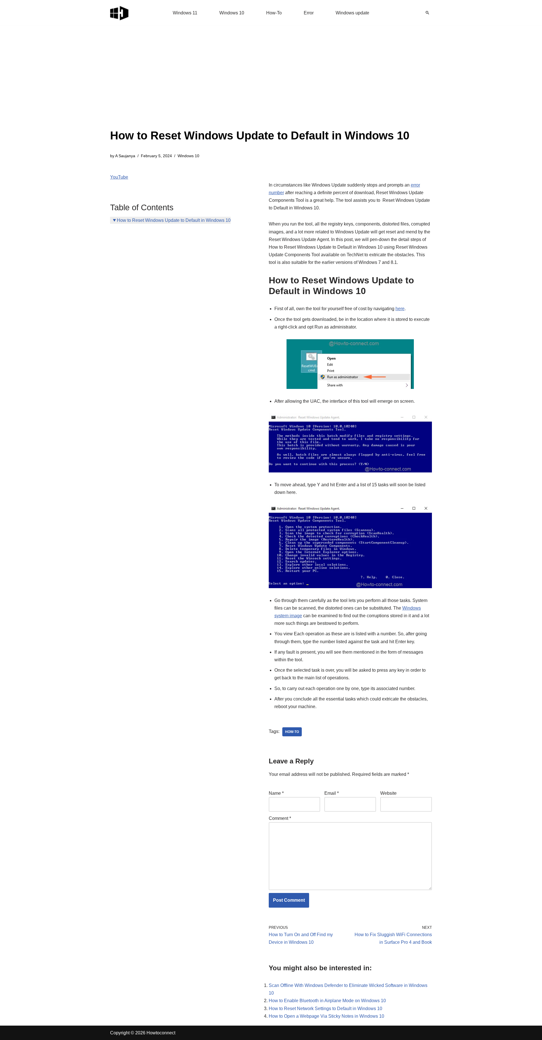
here (400, 308)
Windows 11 (185, 12)
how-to (292, 732)
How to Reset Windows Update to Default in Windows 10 (174, 220)
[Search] (427, 12)
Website (388, 793)
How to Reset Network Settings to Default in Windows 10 (325, 1008)
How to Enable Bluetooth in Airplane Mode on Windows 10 (327, 1000)
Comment (280, 818)
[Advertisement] (259, 84)
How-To (274, 12)
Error (309, 12)
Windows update (352, 12)
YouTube (119, 177)
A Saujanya (125, 156)
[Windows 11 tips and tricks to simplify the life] (119, 12)
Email (331, 793)
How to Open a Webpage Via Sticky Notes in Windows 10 (326, 1016)
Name (276, 793)
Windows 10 (231, 12)
